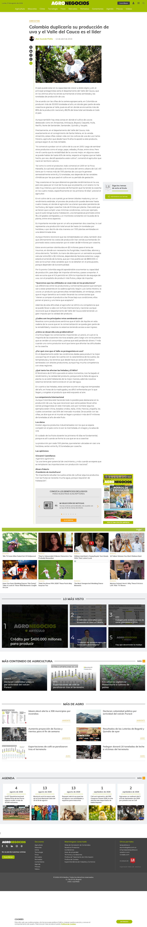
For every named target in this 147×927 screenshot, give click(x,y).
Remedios (84, 9)
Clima (42, 9)
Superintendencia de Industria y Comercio (80, 862)
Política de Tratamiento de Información (79, 857)
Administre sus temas (119, 196)
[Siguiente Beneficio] (98, 506)
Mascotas (32, 9)
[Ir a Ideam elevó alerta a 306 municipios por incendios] (14, 716)
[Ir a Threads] (22, 846)
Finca (63, 9)
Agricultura (20, 9)
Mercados (72, 9)
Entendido (124, 921)
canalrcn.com (125, 852)
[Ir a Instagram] (17, 846)
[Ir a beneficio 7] (75, 514)
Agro (142, 738)
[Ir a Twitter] (7, 846)
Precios (119, 9)
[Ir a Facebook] (2, 846)
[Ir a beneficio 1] (61, 514)
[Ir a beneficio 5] (70, 514)
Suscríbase (123, 3)
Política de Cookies (71, 859)
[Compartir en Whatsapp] (30, 59)
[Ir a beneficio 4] (68, 514)
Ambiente (66, 720)
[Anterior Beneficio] (39, 506)
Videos (129, 9)
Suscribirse (8, 857)
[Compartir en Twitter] (30, 47)
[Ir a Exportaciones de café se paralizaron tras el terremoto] (14, 752)
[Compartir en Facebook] (30, 55)
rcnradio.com (124, 855)
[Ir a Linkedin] (12, 846)
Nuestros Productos (72, 847)
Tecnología (53, 9)
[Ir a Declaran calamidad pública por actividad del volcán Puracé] (88, 716)
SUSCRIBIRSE (68, 520)
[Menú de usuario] (133, 3)
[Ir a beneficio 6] (73, 514)
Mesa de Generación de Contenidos (77, 845)
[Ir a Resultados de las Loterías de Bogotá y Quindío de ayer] (88, 734)
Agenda (109, 9)
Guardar (30, 63)
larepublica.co (125, 845)
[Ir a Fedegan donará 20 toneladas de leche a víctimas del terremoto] (88, 752)
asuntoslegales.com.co (128, 847)
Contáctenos (69, 850)
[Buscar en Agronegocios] (143, 3)
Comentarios (97, 9)
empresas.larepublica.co (129, 850)
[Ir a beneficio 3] (66, 514)
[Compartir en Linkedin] (30, 51)
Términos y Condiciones (73, 855)
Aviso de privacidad (71, 852)
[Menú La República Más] (138, 3)
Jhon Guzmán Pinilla (44, 39)
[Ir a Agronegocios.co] (14, 842)
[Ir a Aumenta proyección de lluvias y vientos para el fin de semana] (14, 734)
